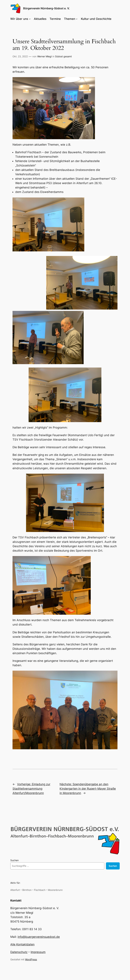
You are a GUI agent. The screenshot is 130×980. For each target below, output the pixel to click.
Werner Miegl (44, 56)
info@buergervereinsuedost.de (39, 936)
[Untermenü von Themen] (77, 19)
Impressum (38, 952)
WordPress (31, 959)
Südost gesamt (63, 56)
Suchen (14, 860)
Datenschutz (18, 952)
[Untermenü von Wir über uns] (30, 19)
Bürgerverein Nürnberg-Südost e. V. (46, 8)
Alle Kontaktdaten (22, 944)
